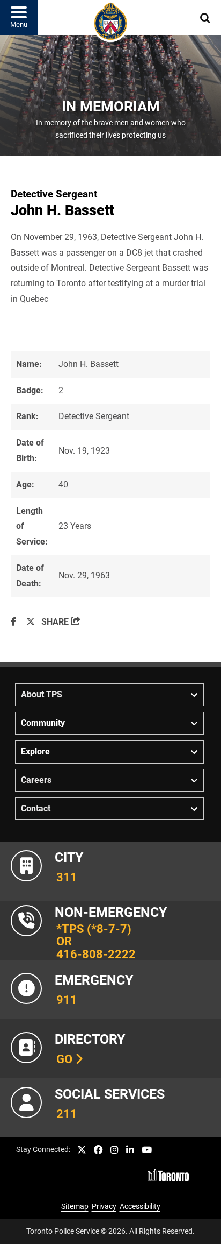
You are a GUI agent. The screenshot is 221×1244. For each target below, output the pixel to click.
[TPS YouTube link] (146, 1150)
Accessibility (140, 1206)
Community (43, 723)
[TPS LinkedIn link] (130, 1150)
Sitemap (75, 1206)
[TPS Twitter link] (82, 1150)
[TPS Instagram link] (114, 1150)
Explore (35, 751)
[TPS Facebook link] (98, 1150)
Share (60, 622)
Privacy (104, 1206)
